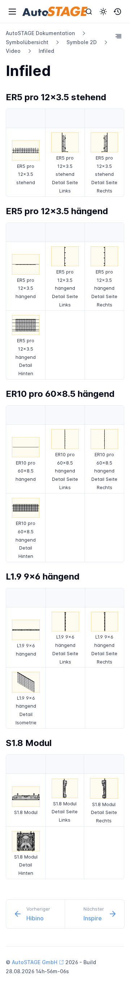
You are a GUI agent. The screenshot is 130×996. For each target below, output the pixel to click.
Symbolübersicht (27, 42)
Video (13, 51)
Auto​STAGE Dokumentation (40, 33)
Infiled (46, 51)
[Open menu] (12, 11)
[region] (65, 152)
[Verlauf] (117, 11)
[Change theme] (103, 11)
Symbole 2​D (81, 42)
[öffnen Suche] (89, 11)
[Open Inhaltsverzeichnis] (118, 36)
